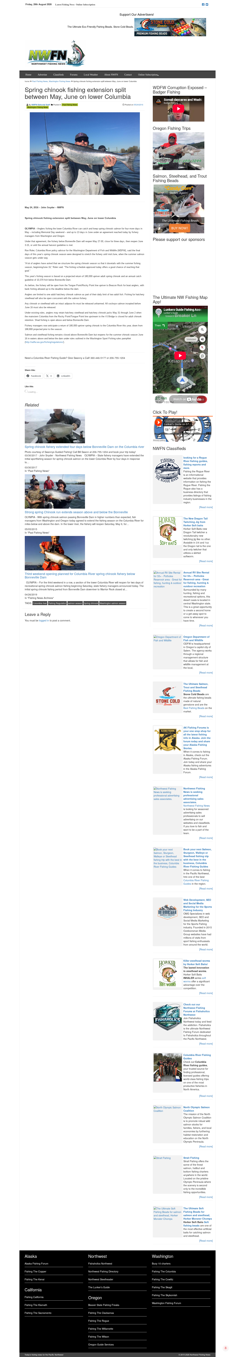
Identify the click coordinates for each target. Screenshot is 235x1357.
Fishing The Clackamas (101, 1313)
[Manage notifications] (225, 1348)
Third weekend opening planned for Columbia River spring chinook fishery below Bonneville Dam (80, 575)
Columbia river (40, 603)
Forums (73, 74)
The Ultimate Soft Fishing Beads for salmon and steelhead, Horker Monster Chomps (197, 1213)
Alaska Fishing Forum (36, 1263)
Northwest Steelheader (100, 1279)
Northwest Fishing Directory (103, 1271)
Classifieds (58, 74)
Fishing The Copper (35, 1271)
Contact (128, 74)
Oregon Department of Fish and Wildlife (196, 638)
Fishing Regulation (57, 603)
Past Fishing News (40, 81)
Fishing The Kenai (34, 1279)
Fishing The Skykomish (164, 1295)
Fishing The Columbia (164, 1271)
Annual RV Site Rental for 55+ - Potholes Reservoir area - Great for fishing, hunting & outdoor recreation (196, 579)
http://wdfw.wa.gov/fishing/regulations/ (44, 342)
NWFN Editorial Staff (40, 104)
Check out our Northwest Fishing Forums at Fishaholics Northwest (196, 1009)
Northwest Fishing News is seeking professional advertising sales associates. (194, 795)
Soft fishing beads (196, 1223)
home (27, 81)
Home (28, 74)
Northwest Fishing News (196, 805)
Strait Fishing (191, 1157)
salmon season (75, 603)
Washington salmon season (113, 603)
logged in (44, 620)
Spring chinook (91, 603)
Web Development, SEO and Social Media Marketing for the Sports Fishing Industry (197, 905)
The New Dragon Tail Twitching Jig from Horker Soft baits (195, 522)
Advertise (42, 74)
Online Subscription (85, 4)
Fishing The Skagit (162, 1287)
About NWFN (111, 74)
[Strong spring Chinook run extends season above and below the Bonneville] (55, 491)
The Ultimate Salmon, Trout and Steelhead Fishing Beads (195, 687)
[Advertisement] (183, 267)
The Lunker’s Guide (99, 1287)
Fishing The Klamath (36, 1305)
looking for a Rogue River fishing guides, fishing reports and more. (195, 463)
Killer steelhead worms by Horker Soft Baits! (196, 962)
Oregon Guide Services (101, 1344)
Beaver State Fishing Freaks (103, 1305)
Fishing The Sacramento (38, 1313)
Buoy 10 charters (161, 1263)
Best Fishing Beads (193, 708)
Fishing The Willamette (100, 1328)
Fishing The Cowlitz (162, 1279)
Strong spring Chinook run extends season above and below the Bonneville (76, 512)
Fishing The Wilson (98, 1336)
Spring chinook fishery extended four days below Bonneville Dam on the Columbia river (84, 446)
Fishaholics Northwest (100, 1263)
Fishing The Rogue (98, 1320)
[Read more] (206, 507)
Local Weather (91, 74)
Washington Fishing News (60, 81)
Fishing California (34, 1297)
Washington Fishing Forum (166, 1303)
